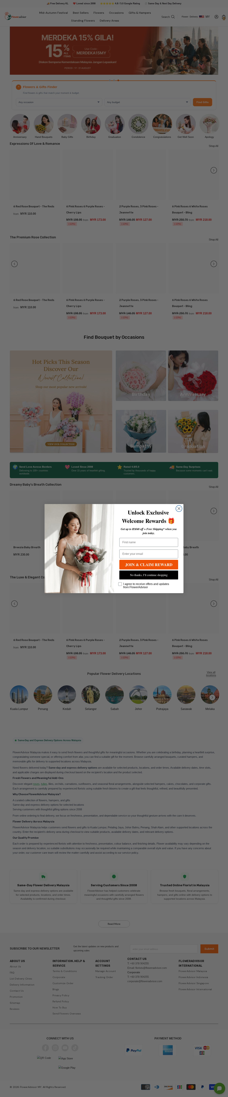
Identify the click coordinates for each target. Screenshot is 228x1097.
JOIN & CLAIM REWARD (148, 564)
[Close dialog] (179, 508)
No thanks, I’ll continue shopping (149, 575)
